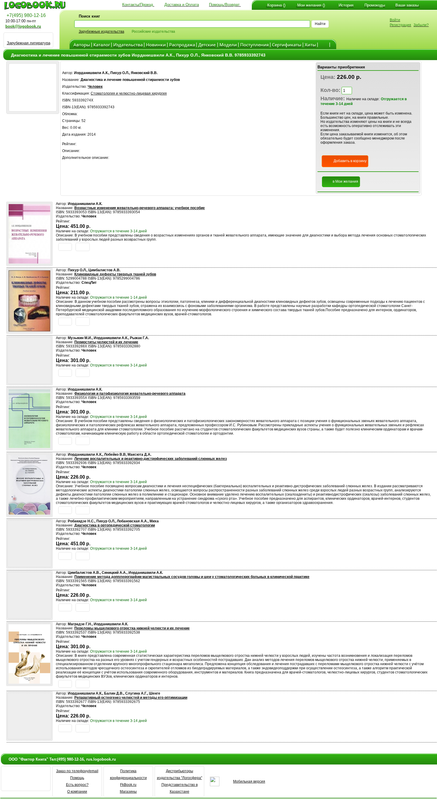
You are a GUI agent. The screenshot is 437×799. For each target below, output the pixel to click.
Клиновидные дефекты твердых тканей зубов (115, 274)
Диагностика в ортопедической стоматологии (114, 525)
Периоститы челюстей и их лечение (106, 342)
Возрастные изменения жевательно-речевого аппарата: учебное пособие (139, 208)
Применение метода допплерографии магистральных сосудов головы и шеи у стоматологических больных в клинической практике (191, 577)
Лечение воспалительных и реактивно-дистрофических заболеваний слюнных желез (150, 459)
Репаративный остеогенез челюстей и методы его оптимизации (130, 697)
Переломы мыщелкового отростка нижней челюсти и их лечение (132, 628)
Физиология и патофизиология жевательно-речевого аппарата (130, 393)
